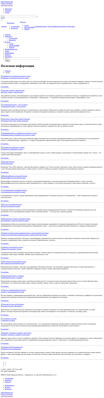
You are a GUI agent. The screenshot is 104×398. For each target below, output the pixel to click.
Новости (65, 26)
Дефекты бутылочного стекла (11, 249)
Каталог (23, 22)
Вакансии (14, 28)
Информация (56, 26)
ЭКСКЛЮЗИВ (29, 27)
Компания (11, 23)
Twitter (7, 12)
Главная (4, 26)
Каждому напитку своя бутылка (12, 92)
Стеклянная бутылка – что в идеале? (13, 106)
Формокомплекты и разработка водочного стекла (18, 135)
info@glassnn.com (7, 2)
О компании (15, 26)
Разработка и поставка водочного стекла (15, 78)
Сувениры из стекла (8, 320)
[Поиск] (37, 16)
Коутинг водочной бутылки (10, 206)
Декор (50, 26)
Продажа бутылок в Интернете (11, 306)
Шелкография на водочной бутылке (13, 178)
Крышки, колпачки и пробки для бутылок (15, 335)
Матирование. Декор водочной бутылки (15, 220)
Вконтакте (8, 9)
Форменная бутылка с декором (11, 278)
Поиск (7, 61)
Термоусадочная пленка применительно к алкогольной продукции (24, 235)
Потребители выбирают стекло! (12, 149)
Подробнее (5, 87)
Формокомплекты (41, 26)
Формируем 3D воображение (11, 349)
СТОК (26, 25)
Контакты (71, 26)
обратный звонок (7, 5)
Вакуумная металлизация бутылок (13, 263)
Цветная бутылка (7, 163)
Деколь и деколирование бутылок (12, 292)
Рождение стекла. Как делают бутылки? (14, 121)
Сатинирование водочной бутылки (13, 192)
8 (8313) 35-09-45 (7, 3)
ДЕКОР (26, 29)
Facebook (8, 11)
